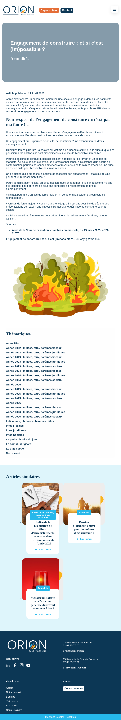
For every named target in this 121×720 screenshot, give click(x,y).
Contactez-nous (73, 688)
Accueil (10, 687)
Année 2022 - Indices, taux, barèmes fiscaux (34, 347)
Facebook (15, 665)
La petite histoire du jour (21, 439)
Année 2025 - (14, 384)
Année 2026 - (14, 402)
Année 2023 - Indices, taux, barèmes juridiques (35, 361)
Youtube (28, 665)
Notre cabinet (13, 692)
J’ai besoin (12, 701)
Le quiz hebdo (15, 448)
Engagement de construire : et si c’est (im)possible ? (39, 239)
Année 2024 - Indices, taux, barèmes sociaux (34, 380)
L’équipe (10, 696)
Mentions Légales (54, 717)
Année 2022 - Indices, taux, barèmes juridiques (35, 352)
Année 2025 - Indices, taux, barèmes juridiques (35, 393)
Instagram (21, 665)
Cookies (71, 717)
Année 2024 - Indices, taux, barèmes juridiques (35, 375)
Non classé (13, 453)
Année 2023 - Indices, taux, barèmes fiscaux (34, 357)
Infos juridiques (16, 430)
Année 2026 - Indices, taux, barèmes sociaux (34, 416)
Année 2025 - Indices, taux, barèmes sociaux (34, 398)
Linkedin (8, 665)
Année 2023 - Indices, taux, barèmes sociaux (34, 366)
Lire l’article (45, 549)
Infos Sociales (15, 434)
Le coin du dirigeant (18, 444)
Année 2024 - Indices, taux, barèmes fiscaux (34, 370)
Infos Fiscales (15, 425)
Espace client (49, 10)
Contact (67, 10)
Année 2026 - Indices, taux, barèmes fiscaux (34, 407)
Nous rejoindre (14, 710)
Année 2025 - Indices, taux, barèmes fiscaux (34, 389)
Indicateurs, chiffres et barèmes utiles (30, 421)
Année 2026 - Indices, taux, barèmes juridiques (35, 412)
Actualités (12, 343)
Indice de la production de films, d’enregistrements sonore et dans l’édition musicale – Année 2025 (42, 533)
